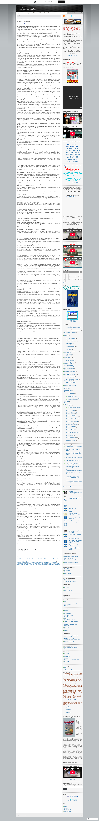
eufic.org (67, 706)
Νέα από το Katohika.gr (70, 426)
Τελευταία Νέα (67, 404)
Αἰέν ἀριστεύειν (67, 656)
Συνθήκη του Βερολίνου (28, 564)
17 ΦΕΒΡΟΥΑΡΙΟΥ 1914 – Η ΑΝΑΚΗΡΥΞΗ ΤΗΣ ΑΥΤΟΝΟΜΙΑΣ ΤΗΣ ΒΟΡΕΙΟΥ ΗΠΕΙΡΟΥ (75, 497)
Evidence (66, 335)
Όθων (33, 558)
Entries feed (66, 808)
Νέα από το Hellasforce (70, 415)
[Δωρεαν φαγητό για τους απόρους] (72, 21)
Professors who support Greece (72, 351)
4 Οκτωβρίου (66, 653)
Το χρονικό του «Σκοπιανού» (71, 456)
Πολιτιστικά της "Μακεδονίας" (73, 398)
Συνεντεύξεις (66, 402)
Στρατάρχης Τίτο (40, 563)
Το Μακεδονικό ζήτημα (23, 12)
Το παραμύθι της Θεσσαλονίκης (24, 21)
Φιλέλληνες (68, 355)
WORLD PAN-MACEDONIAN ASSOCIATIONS (73, 564)
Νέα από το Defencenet (70, 410)
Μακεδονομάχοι (69, 354)
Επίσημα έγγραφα (67, 373)
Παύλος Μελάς (49, 562)
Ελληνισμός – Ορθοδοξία (69, 638)
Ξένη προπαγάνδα (68, 391)
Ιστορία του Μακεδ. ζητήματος (24, 556)
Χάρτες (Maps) (69, 349)
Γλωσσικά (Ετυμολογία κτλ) (71, 341)
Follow (65, 789)
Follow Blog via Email (68, 783)
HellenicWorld (67, 570)
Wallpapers (50, 12)
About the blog (67, 326)
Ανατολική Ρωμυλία (41, 558)
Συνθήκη (54, 563)
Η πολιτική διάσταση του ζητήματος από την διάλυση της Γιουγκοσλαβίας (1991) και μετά (73, 453)
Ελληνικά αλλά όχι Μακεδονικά (70, 374)
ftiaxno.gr (68, 707)
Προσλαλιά (66, 661)
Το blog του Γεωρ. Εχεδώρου (70, 581)
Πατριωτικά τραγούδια (70, 384)
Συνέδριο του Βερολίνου (48, 563)
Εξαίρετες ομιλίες (69, 343)
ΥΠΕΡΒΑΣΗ (66, 625)
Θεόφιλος (66, 596)
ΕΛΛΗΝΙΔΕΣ (66, 616)
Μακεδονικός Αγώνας (45, 561)
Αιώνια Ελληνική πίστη (68, 615)
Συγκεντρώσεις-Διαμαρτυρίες (71, 438)
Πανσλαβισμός (54, 562)
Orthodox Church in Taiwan (69, 643)
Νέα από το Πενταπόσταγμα (71, 424)
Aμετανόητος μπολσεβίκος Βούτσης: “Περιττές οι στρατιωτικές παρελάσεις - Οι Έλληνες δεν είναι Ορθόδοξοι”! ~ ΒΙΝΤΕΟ (75, 547)
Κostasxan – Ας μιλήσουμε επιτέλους (71, 659)
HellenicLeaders (67, 613)
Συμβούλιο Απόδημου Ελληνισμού (71, 669)
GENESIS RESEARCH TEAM (70, 612)
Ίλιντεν (30, 558)
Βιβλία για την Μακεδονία (69, 368)
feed (67, 16)
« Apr (64, 282)
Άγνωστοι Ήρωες (67, 352)
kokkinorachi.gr (69, 712)
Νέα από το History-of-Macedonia (72, 416)
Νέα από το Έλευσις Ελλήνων (71, 418)
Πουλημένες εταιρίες (70, 358)
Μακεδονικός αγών (53, 561)
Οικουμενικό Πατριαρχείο (21, 562)
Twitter (74, 16)
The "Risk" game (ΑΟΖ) (70, 362)
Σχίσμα (34, 564)
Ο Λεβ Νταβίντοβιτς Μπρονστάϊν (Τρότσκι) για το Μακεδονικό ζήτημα (74, 482)
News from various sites (70, 440)
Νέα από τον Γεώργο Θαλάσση (72, 434)
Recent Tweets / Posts (68, 486)
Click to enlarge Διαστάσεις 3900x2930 (72, 321)
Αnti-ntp (65, 589)
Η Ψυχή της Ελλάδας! (68, 380)
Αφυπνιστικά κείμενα (70, 376)
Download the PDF (73, 183)
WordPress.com (67, 811)
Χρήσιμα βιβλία (43, 12)
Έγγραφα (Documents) (70, 338)
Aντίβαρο (66, 610)
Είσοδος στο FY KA (72, 699)
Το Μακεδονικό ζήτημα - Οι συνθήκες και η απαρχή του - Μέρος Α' (74, 510)
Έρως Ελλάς (72, 779)
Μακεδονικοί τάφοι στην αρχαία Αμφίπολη (74, 470)
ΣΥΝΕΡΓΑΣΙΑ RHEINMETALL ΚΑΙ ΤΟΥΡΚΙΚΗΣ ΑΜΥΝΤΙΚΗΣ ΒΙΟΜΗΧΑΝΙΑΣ (75, 541)
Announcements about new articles (73, 327)
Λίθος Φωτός (67, 618)
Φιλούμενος (66, 627)
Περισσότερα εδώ (71, 67)
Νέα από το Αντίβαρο (70, 419)
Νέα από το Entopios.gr (70, 413)
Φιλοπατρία (66, 662)
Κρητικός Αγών (22, 561)
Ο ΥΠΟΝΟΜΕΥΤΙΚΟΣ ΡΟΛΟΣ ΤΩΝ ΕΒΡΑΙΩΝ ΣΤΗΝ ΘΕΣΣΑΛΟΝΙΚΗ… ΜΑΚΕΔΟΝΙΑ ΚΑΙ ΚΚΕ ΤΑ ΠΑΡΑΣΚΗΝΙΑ (73, 479)
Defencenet (66, 587)
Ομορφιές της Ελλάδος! (70, 382)
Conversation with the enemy (70, 332)
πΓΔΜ (22, 558)
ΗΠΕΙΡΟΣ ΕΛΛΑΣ (67, 573)
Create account (67, 805)
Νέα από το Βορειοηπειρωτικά (72, 421)
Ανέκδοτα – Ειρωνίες (68, 363)
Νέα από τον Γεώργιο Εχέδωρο (72, 432)
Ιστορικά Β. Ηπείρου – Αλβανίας (72, 379)
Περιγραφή (26, 563)
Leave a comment (57, 23)
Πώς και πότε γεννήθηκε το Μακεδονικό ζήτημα (37, 562)
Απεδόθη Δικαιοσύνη (72, 396)
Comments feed (67, 809)
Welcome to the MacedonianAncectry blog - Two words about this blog (75, 492)
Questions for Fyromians (72, 399)
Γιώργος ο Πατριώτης (68, 571)
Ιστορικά (67, 344)
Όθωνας (36, 558)
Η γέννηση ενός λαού (70, 462)
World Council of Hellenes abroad (71, 562)
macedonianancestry (29, 23)
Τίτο (36, 564)
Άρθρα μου (68, 329)
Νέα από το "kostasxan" (70, 409)
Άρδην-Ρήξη (66, 655)
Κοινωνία (66, 658)
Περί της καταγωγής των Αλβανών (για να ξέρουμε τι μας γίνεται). (74, 458)
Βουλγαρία (47, 558)
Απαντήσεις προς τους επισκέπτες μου (73, 330)
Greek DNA (68, 337)
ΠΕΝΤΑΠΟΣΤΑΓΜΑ (68, 592)
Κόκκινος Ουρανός (68, 590)
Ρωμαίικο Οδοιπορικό (68, 575)
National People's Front (69, 628)
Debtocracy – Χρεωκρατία (69, 585)
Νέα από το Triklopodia (70, 429)
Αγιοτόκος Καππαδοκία (68, 636)
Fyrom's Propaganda (70, 393)
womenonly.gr (69, 709)
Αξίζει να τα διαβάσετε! (68, 365)
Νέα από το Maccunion (70, 427)
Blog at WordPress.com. (21, 815)
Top (81, 815)
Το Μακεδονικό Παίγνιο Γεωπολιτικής (73, 460)
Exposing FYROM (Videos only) (74, 394)
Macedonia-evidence (68, 558)
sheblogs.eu (68, 710)
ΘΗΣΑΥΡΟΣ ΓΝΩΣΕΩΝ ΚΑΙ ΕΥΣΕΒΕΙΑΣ (72, 639)
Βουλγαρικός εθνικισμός (54, 558)
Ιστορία (18, 561)
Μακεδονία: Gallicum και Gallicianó (72, 466)
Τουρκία (58, 564)
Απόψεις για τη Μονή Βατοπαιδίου (71, 635)
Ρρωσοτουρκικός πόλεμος (32, 563)
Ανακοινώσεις (68, 405)
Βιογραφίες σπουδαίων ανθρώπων (71, 369)
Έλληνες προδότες (68, 357)
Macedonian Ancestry (26, 8)
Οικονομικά (66, 401)
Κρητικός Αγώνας (28, 561)
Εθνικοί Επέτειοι (69, 377)
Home (17, 13)
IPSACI (65, 667)
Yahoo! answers (69, 333)
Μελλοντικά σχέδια (68, 390)
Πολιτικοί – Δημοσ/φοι (70, 360)
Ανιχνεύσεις (21, 543)
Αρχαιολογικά (68, 340)
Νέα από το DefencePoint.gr (71, 412)
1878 (20, 558)
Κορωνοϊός (66, 388)
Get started (61, 1)
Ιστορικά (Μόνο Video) (70, 346)
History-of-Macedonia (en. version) (71, 556)
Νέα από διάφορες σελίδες (71, 437)
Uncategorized (67, 441)
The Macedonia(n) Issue (34, 12)
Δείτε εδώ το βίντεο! (72, 55)
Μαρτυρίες (68, 348)
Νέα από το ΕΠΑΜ (69, 423)
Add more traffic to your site (72, 800)
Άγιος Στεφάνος (26, 558)
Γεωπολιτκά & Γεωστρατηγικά (70, 371)
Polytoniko (66, 605)
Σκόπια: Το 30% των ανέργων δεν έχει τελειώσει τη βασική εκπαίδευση (75, 531)
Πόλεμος (27, 562)
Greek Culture (67, 568)
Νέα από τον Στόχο (69, 435)
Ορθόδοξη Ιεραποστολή (69, 641)
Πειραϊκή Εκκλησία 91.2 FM (69, 619)
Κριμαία (40, 561)
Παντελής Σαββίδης (20, 563)
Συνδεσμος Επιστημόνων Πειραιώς (71, 621)
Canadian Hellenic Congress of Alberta (72, 555)
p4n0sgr (66, 630)
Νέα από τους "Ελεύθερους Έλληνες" (73, 430)
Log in (65, 806)
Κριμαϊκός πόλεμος (35, 561)
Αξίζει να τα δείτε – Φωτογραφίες (72, 366)
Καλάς (65, 387)
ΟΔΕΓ (65, 601)
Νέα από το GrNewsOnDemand (74, 407)
